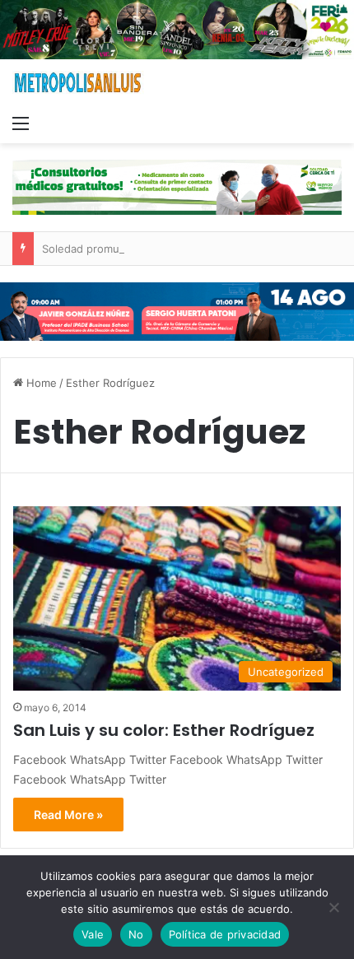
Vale (93, 934)
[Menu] (20, 122)
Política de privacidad (225, 934)
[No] (333, 907)
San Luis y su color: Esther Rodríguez (163, 730)
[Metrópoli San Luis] (78, 83)
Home (40, 382)
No (136, 934)
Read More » (68, 815)
